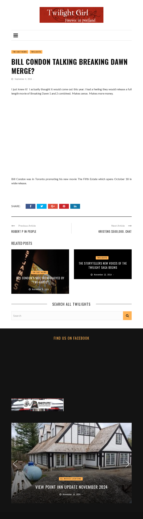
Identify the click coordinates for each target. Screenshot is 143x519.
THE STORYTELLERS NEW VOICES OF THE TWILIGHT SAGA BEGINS (103, 265)
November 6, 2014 (40, 289)
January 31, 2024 (72, 494)
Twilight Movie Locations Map (71, 487)
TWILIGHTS (36, 52)
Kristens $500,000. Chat (115, 231)
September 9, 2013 (24, 79)
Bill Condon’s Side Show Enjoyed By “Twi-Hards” (40, 280)
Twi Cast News (20, 52)
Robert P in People (23, 231)
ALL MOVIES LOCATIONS (70, 479)
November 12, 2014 (103, 274)
